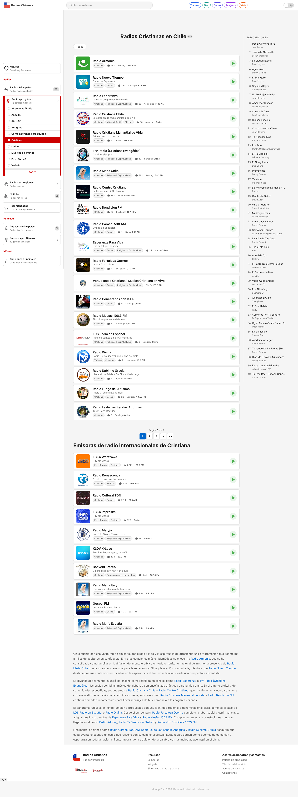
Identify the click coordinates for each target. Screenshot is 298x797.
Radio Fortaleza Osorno (167, 712)
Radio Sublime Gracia (202, 730)
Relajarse (231, 5)
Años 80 (16, 114)
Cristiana (16, 140)
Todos (32, 172)
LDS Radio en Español (87, 712)
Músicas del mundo (22, 152)
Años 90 (16, 121)
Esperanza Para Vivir (125, 717)
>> (170, 436)
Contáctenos (229, 772)
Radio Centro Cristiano (173, 690)
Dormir (217, 5)
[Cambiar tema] (289, 5)
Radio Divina (114, 712)
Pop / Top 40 (18, 159)
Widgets (152, 764)
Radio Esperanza (185, 680)
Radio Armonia (200, 658)
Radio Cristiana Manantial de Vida (182, 695)
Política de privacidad (234, 759)
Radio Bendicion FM (221, 695)
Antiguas (16, 127)
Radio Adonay (108, 722)
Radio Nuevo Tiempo (222, 668)
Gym (206, 5)
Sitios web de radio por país (163, 768)
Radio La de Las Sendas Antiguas (163, 730)
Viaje (243, 5)
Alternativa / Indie (21, 108)
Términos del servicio (234, 764)
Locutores (153, 759)
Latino (15, 146)
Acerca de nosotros (233, 768)
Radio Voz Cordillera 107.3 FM (177, 722)
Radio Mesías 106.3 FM (157, 717)
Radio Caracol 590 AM (125, 730)
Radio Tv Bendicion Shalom (136, 722)
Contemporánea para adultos (28, 133)
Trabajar (195, 5)
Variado (16, 165)
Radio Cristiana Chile (141, 690)
